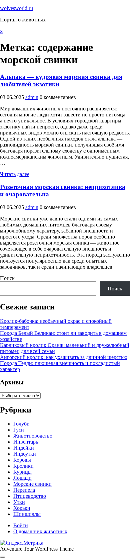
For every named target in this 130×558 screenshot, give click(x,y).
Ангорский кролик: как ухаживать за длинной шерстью (63, 357)
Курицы (22, 472)
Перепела (24, 490)
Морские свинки (32, 484)
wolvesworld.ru (16, 8)
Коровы (22, 460)
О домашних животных (40, 531)
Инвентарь (25, 442)
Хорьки (21, 508)
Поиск (7, 278)
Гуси (18, 430)
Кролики (23, 466)
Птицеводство (29, 496)
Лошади (22, 478)
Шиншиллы (27, 514)
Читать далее (14, 174)
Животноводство (32, 436)
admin (31, 97)
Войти (20, 525)
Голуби (21, 424)
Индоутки (24, 454)
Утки (19, 502)
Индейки (23, 448)
